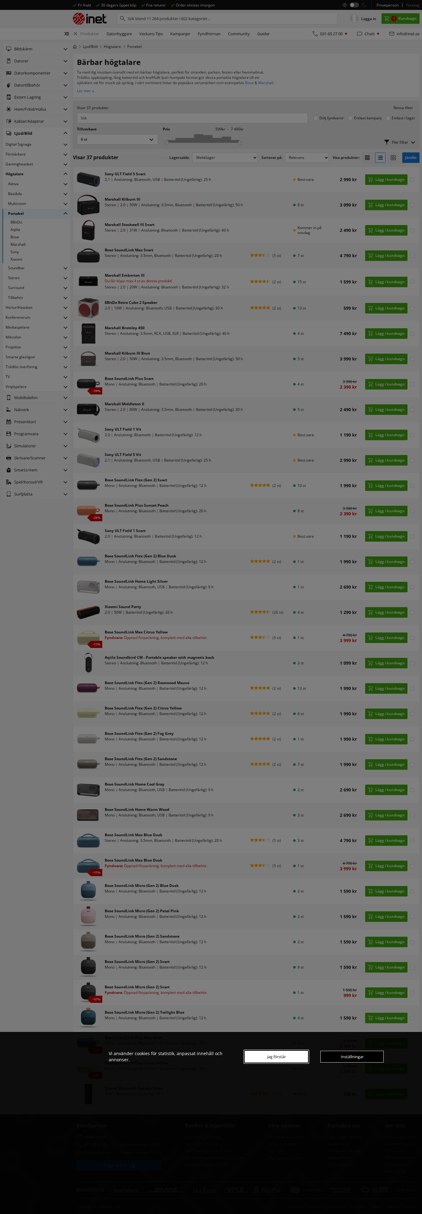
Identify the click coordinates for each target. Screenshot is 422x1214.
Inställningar (352, 1056)
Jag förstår (276, 1056)
